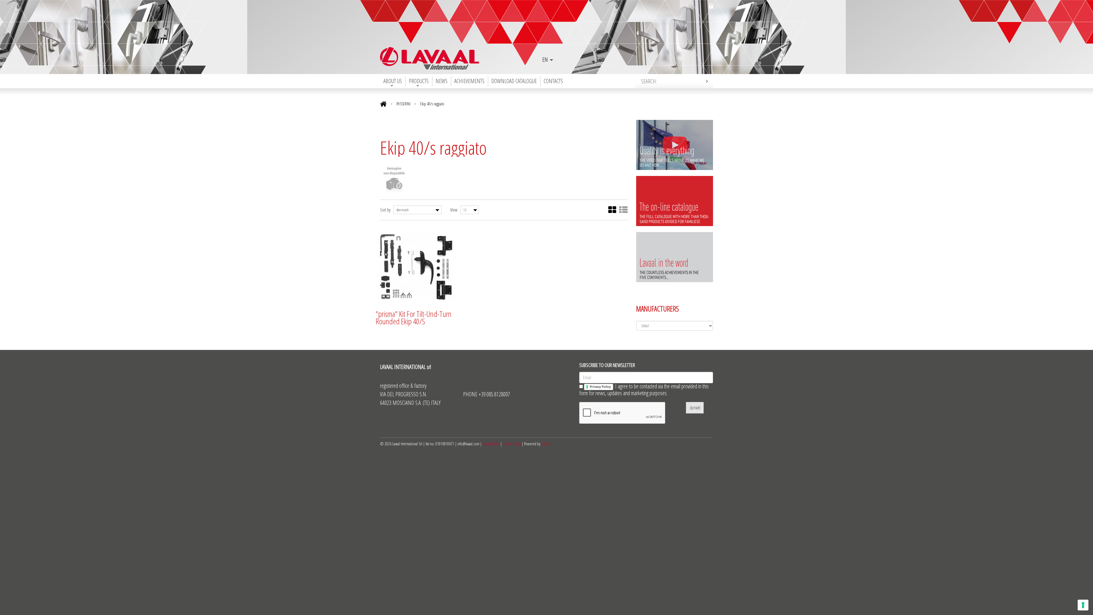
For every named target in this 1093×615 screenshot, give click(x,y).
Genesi (545, 443)
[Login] (711, 6)
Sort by (385, 210)
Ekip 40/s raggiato (432, 103)
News (441, 81)
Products (419, 81)
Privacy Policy (491, 443)
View (453, 210)
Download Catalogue (514, 81)
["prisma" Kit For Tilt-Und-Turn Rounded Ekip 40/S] (416, 267)
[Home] (383, 103)
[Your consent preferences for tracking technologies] (1083, 605)
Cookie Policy (512, 443)
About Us (392, 81)
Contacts (553, 81)
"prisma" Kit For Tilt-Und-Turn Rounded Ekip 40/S (413, 317)
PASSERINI (403, 103)
